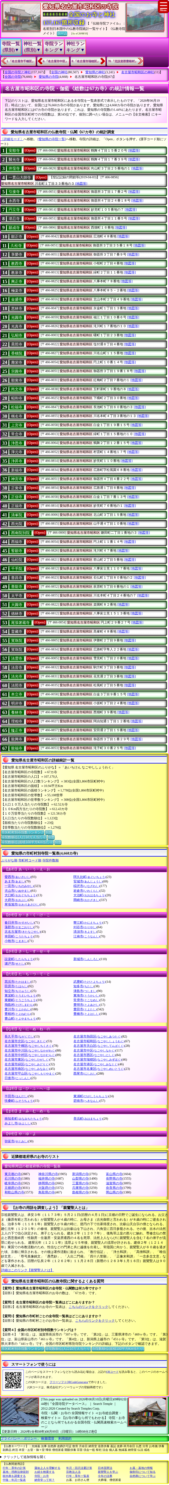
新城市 (86, 959)
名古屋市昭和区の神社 (137, 72)
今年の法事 (105, 1476)
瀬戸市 (15, 963)
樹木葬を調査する (14, 1476)
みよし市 (18, 1123)
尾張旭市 (22, 904)
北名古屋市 (22, 931)
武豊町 (89, 981)
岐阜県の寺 (13, 1183)
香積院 (16, 353)
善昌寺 (16, 578)
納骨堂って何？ (44, 1479)
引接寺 (14, 192)
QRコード (112, 1371)
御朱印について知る (143, 1471)
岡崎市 (86, 900)
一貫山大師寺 (20, 177)
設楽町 (19, 959)
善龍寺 (16, 587)
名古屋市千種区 (29, 1045)
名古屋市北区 (26, 1041)
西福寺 (16, 542)
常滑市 (86, 1000)
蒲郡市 (19, 927)
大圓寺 (16, 605)
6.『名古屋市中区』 (55, 61)
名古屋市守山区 (30, 1073)
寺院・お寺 (41, 1476)
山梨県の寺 (80, 1178)
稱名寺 (16, 416)
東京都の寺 (13, 1174)
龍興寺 (16, 739)
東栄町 (21, 995)
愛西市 (18, 877)
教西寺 (16, 264)
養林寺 (16, 712)
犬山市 (18, 890)
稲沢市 (86, 886)
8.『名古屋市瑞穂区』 (86, 61)
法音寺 (16, 667)
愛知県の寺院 (49, 76)
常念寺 (16, 434)
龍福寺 (16, 748)
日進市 (18, 1078)
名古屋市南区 (27, 1069)
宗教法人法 (73, 1471)
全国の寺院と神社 (18, 72)
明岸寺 (16, 703)
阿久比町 (89, 877)
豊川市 (18, 1009)
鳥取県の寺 (46, 1192)
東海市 (86, 995)
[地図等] (134, 150)
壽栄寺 (16, 362)
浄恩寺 (16, 443)
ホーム (62, 33)
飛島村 (19, 1004)
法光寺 (16, 676)
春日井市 (19, 922)
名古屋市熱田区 (97, 1036)
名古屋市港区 (95, 1064)
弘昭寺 (16, 335)
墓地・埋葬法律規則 (16, 1471)
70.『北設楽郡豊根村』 (123, 61)
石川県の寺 (13, 1178)
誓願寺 (16, 551)
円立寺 (14, 210)
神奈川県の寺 (48, 1174)
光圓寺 (16, 317)
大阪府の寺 (46, 1188)
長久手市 (19, 1036)
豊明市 (86, 1004)
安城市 (88, 881)
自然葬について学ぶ (143, 1476)
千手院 (16, 569)
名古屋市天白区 (98, 1045)
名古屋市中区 (94, 1050)
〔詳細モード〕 (11, 139)
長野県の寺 (114, 1178)
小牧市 (16, 941)
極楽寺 (16, 290)
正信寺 (16, 497)
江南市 (86, 936)
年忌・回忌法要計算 (79, 1468)
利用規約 (65, 1438)
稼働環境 (47, 1438)
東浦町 (90, 1096)
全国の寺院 (13, 76)
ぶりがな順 (9, 860)
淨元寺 (16, 452)
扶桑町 (19, 1100)
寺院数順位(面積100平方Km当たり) (27, 842)
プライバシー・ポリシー (19, 1438)
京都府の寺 (13, 1188)
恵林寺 (16, 308)
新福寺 (16, 470)
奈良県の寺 (114, 1188)
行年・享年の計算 (14, 1468)
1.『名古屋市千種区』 (21, 61)
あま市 (15, 881)
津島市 (85, 991)
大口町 (21, 895)
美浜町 (88, 1118)
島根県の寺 (80, 1192)
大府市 (16, 900)
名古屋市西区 (94, 1055)
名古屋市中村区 (30, 1055)
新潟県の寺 (80, 1174)
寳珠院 (16, 641)
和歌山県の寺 (14, 1192)
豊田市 (85, 1009)
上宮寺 (16, 425)
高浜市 (18, 981)
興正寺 (16, 281)
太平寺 (16, 596)
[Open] (30, 150)
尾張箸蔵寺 (20, 623)
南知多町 (24, 1118)
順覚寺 (16, 380)
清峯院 (16, 515)
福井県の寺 (46, 1178)
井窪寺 (14, 168)
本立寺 (16, 694)
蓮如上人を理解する (47, 1468)
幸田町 (19, 936)
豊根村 (18, 1014)
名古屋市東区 (27, 1059)
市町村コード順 (29, 860)
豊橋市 (86, 1014)
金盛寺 (16, 299)
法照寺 (16, 685)
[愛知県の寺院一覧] (52, 139)
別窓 (48, 832)
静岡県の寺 (46, 1183)
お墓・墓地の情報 (141, 1468)
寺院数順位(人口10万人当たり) (24, 837)
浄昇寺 (16, 461)
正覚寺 (16, 488)
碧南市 (86, 1100)
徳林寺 (16, 614)
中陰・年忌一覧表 (14, 1479)
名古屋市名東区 (98, 1069)
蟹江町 (88, 922)
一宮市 (19, 886)
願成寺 (14, 228)
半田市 (16, 1096)
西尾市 (85, 1073)
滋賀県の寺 (114, 1183)
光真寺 (16, 326)
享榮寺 (16, 254)
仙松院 (16, 560)
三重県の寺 (80, 1183)
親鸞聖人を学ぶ (108, 1471)
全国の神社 (59, 72)
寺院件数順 (50, 860)
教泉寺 (16, 273)
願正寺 (16, 237)
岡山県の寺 (114, 1192)
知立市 (18, 991)
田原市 (16, 986)
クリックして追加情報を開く (25, 1457)
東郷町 (21, 1000)
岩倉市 (86, 890)
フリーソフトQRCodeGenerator (68, 1382)
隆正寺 (16, 730)
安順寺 (14, 150)
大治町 (89, 895)
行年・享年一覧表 (77, 1476)
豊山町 (21, 1018)
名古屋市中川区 (30, 1050)
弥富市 (16, 1141)
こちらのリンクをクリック (88, 1307)
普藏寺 (16, 631)
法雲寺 (16, 658)
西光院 (16, 524)
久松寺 (16, 246)
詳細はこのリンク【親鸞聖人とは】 (27, 1270)
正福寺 (16, 506)
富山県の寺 (114, 1174)
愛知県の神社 (95, 72)
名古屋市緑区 (27, 1064)
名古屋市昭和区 (98, 1041)
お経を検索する (44, 1471)
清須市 (85, 931)
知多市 (83, 986)
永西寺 (14, 201)
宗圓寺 (16, 371)
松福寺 (16, 407)
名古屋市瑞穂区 (97, 1059)
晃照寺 (16, 344)
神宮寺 (16, 479)
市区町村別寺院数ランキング (22, 832)
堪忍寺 (14, 219)
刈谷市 (85, 927)
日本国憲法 (105, 1468)
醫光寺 (14, 160)
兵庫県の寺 (80, 1188)
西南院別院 (20, 533)
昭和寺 (16, 398)
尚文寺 (16, 389)
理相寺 (16, 721)
